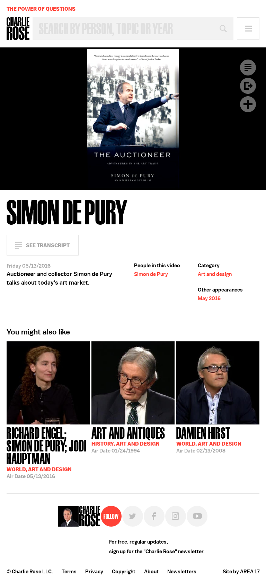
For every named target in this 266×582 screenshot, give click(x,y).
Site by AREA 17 (241, 571)
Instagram (175, 516)
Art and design (215, 274)
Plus (248, 104)
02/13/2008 (208, 439)
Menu (248, 28)
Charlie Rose (18, 28)
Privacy (94, 571)
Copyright (123, 571)
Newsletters (181, 571)
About (151, 571)
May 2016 (209, 298)
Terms (69, 571)
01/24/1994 (128, 439)
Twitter (132, 516)
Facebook (154, 516)
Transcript (248, 67)
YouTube (197, 516)
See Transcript (48, 245)
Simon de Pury (151, 274)
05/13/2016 (47, 452)
